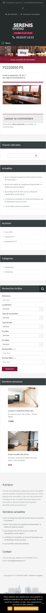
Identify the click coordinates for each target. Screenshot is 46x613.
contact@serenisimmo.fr (33, 3)
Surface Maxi (9, 358)
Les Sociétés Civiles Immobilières (17, 206)
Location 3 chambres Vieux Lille (20, 411)
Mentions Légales (35, 575)
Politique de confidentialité (26, 608)
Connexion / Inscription (31, 14)
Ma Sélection (12, 14)
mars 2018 (8, 232)
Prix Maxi (5, 340)
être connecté (18, 124)
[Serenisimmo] (23, 25)
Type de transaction (10, 314)
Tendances (9, 272)
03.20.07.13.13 (25, 37)
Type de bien (7, 323)
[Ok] (43, 603)
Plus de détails (19, 460)
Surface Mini (9, 349)
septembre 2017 (11, 241)
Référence (6, 296)
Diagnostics (9, 267)
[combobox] (22, 309)
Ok (10, 608)
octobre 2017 (10, 237)
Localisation (7, 305)
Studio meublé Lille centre (18, 454)
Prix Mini (5, 331)
